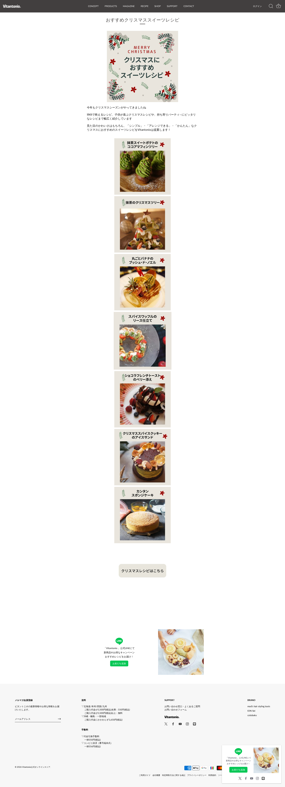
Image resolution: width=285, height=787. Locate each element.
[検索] (271, 6)
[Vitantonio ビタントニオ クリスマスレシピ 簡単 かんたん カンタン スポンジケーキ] (142, 488)
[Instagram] (257, 778)
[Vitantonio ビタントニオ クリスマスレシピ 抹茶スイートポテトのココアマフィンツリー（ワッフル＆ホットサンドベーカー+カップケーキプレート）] (142, 140)
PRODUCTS (111, 6)
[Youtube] (251, 778)
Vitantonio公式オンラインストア (36, 767)
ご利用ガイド (145, 775)
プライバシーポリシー (196, 775)
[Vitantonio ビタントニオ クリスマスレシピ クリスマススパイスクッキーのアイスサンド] (142, 430)
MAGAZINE (129, 6)
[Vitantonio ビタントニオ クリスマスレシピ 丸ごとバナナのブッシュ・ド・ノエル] (142, 255)
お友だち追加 (119, 663)
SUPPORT (172, 6)
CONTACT (188, 6)
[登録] (59, 718)
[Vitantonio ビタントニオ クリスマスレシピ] (142, 549)
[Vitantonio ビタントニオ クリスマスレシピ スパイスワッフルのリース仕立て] (142, 313)
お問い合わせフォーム (175, 709)
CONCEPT (93, 6)
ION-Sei (251, 710)
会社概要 (156, 775)
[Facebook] (245, 778)
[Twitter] (240, 778)
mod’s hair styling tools (258, 706)
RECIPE (144, 6)
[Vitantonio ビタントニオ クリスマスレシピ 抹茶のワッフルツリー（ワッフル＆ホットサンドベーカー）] (142, 197)
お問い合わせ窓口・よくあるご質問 (182, 706)
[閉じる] (277, 749)
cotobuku (252, 715)
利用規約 (212, 775)
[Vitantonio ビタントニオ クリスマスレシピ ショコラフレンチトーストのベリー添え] (142, 372)
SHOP (157, 6)
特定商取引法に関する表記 (173, 775)
